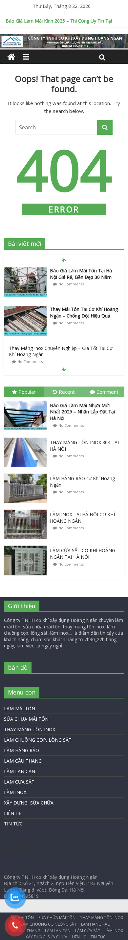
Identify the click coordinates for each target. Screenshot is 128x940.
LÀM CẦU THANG (23, 761)
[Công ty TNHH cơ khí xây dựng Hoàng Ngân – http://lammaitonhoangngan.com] (11, 57)
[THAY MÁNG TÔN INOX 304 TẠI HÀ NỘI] (27, 438)
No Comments (71, 283)
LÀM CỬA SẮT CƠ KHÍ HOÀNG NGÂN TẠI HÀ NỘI (82, 553)
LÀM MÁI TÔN (19, 708)
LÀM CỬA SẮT (19, 782)
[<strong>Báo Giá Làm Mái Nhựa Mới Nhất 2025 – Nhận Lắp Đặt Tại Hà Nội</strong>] (27, 401)
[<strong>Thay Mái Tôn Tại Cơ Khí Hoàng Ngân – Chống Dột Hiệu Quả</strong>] (25, 309)
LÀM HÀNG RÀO (21, 750)
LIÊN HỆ (12, 813)
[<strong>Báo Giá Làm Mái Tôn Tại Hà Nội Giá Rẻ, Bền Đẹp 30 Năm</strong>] (25, 271)
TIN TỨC (13, 824)
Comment (107, 392)
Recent (67, 392)
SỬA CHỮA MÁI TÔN (26, 719)
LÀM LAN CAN (19, 771)
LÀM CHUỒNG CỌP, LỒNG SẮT (38, 740)
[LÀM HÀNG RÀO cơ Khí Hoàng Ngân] (27, 474)
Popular (27, 392)
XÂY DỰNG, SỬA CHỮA (28, 803)
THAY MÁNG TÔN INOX (29, 729)
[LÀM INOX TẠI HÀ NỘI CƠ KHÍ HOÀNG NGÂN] (27, 510)
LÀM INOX (15, 792)
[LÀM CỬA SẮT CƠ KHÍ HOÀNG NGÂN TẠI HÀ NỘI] (27, 546)
